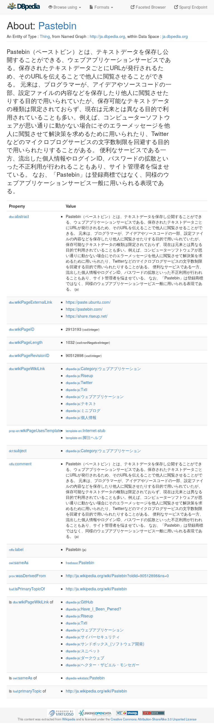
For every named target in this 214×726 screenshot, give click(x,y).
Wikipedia (68, 719)
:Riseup (79, 375)
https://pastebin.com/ (84, 309)
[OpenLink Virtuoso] (61, 712)
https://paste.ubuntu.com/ (88, 302)
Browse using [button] (65, 7)
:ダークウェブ (85, 657)
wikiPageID (21, 329)
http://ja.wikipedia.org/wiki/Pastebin (96, 588)
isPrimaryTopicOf (27, 588)
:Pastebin (80, 562)
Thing (45, 36)
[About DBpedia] (23, 7)
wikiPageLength (26, 342)
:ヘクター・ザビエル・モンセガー (102, 664)
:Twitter (79, 382)
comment (20, 463)
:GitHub (79, 602)
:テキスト (81, 403)
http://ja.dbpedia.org (107, 36)
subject (17, 450)
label (16, 549)
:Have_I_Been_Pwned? (93, 609)
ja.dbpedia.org (175, 36)
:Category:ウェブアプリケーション (103, 368)
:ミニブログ (83, 410)
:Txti (76, 389)
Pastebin (57, 25)
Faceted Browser (150, 7)
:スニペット (83, 650)
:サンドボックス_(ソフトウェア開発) (105, 643)
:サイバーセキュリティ (93, 636)
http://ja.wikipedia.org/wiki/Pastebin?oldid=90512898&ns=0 (117, 575)
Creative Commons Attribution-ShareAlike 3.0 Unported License (153, 719)
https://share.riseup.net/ (87, 316)
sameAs (18, 562)
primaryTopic (27, 691)
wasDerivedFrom (27, 575)
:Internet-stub (85, 430)
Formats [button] (101, 7)
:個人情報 (81, 417)
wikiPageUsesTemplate (35, 430)
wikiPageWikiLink (27, 368)
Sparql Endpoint (192, 7)
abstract (19, 216)
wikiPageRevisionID (29, 355)
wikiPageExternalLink (30, 302)
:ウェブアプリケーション (95, 396)
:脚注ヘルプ (84, 437)
